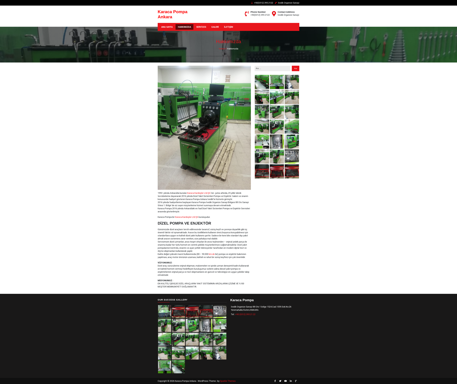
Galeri (215, 27)
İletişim (228, 27)
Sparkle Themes (228, 381)
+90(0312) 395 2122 (263, 3)
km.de (212, 254)
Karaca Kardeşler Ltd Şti (186, 217)
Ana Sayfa (167, 27)
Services (201, 27)
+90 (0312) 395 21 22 (245, 314)
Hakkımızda (184, 27)
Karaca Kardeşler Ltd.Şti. (199, 193)
